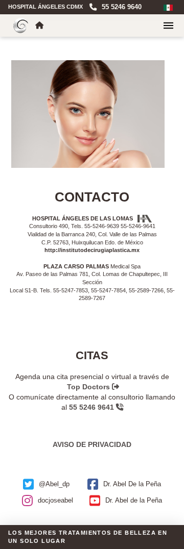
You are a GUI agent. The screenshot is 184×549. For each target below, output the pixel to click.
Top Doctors (89, 387)
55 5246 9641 (92, 407)
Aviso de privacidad (92, 444)
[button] (168, 25)
